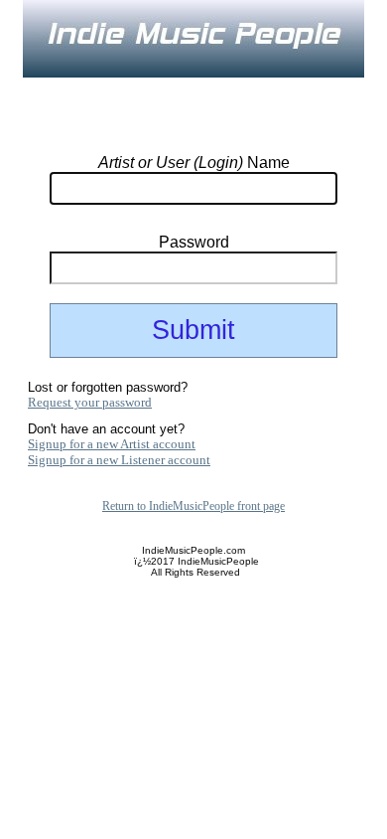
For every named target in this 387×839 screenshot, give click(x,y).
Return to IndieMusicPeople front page (193, 506)
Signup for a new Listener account (119, 459)
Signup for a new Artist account (111, 443)
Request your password (90, 402)
